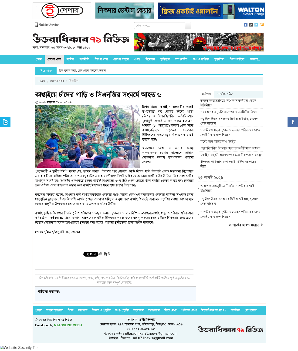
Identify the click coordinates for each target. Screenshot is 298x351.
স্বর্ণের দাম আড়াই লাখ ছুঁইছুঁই (217, 141)
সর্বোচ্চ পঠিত (225, 94)
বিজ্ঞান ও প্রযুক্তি (101, 310)
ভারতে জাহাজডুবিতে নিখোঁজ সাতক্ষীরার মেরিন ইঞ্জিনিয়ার (228, 103)
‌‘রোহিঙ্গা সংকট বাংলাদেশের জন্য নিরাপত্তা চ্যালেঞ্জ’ (231, 155)
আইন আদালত (54, 310)
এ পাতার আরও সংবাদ (244, 225)
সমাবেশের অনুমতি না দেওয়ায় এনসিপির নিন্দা (228, 112)
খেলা (137, 59)
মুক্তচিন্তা (219, 59)
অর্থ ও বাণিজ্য (201, 59)
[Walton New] (211, 11)
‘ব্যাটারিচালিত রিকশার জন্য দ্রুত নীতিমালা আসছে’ (230, 148)
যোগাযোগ (251, 310)
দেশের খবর (54, 59)
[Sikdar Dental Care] (124, 11)
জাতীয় (70, 59)
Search (188, 25)
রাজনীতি (84, 59)
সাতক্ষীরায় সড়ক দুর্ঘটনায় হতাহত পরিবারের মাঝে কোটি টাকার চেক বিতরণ (230, 132)
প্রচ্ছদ (38, 59)
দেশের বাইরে (121, 59)
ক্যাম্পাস (82, 310)
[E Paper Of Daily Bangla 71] (62, 11)
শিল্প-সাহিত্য (237, 59)
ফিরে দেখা (170, 310)
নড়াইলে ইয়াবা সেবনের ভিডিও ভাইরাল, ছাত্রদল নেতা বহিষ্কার (229, 121)
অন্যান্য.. (255, 59)
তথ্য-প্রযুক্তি (122, 310)
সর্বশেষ (206, 94)
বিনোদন (150, 59)
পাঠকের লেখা (189, 310)
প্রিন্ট (106, 254)
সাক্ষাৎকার (154, 310)
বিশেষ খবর (101, 59)
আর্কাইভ (235, 310)
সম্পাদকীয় (181, 59)
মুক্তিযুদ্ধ (165, 59)
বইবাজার (138, 310)
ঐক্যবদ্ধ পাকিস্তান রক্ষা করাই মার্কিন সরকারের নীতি (228, 164)
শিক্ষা (70, 310)
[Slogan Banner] (199, 42)
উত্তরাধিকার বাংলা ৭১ (213, 310)
